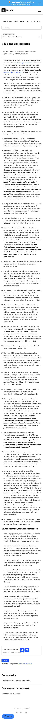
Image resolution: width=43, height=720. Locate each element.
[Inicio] (7, 10)
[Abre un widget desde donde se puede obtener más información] (8, 716)
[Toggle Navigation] (39, 10)
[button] (22, 650)
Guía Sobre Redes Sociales (11, 693)
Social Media (35, 21)
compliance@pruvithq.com (22, 63)
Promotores (24, 21)
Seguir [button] (5, 660)
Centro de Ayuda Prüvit (10, 21)
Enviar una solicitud (25, 663)
